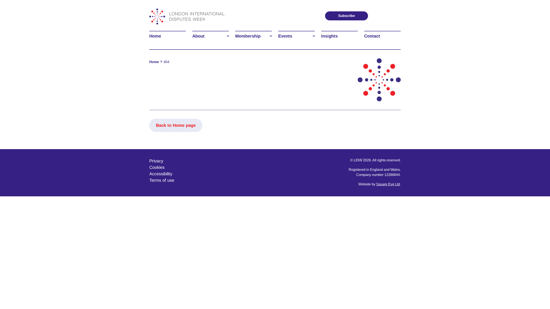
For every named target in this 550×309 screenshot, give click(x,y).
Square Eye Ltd (388, 184)
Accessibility (160, 173)
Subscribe (346, 16)
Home (155, 36)
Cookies (157, 167)
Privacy (156, 161)
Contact (372, 36)
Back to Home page (176, 125)
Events (285, 36)
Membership (248, 36)
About (198, 36)
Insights (329, 36)
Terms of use (161, 180)
